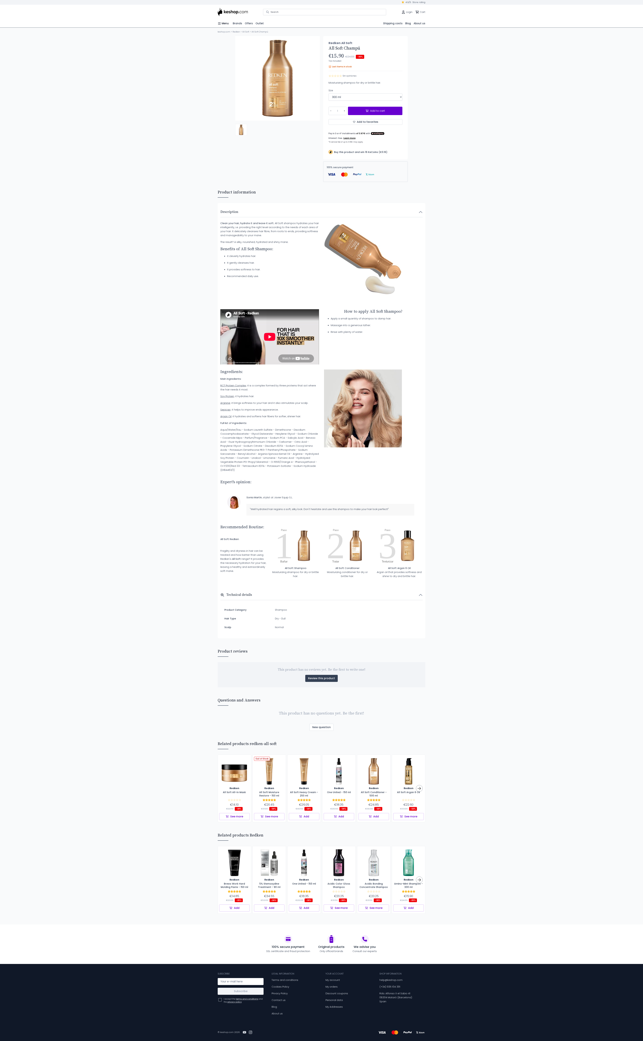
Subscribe (240, 991)
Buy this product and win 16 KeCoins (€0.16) (360, 152)
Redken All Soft (340, 43)
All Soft (245, 31)
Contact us (278, 1000)
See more (236, 816)
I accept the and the (243, 1000)
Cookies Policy (280, 986)
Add (306, 816)
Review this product (321, 678)
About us (277, 1013)
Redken (236, 31)
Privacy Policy (280, 993)
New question (321, 727)
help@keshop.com (391, 980)
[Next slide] (314, 78)
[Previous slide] (240, 78)
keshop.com (224, 31)
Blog (274, 1007)
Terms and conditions (285, 980)
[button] (241, 130)
